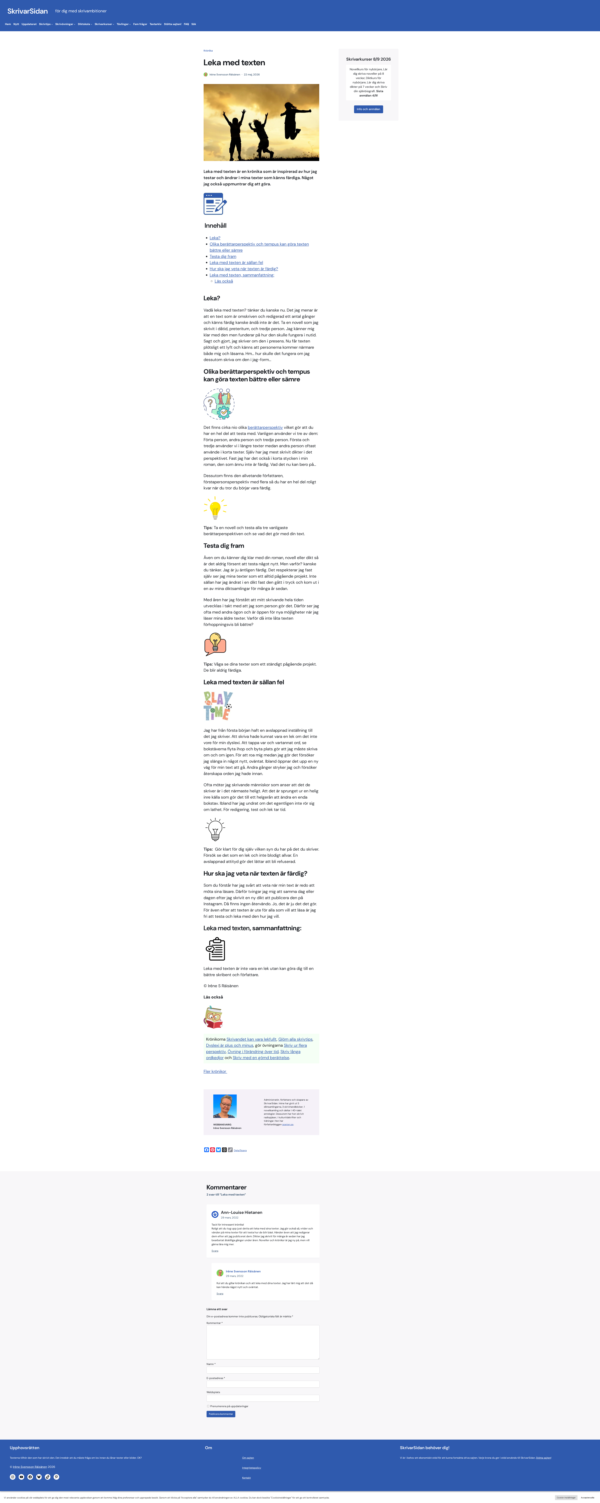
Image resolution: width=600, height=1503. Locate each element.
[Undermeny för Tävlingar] (130, 24)
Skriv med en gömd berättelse (261, 1057)
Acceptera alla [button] (587, 1497)
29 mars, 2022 (229, 1217)
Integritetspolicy (251, 1467)
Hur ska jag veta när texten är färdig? (244, 268)
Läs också (224, 281)
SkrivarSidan (28, 11)
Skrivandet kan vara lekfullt (252, 1039)
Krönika (208, 50)
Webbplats (213, 1392)
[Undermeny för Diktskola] (91, 24)
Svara (215, 1251)
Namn (211, 1364)
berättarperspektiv (265, 427)
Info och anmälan (368, 109)
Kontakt (246, 1477)
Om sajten (248, 1457)
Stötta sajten (543, 1457)
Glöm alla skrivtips (295, 1039)
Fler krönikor (215, 1071)
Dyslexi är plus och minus (229, 1045)
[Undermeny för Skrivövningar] (74, 24)
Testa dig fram (223, 256)
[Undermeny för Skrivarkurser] (113, 24)
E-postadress (216, 1378)
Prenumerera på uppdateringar (229, 1406)
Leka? (215, 237)
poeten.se (287, 1124)
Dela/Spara (240, 1150)
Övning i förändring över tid (253, 1051)
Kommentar (215, 1323)
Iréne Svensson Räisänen (243, 1271)
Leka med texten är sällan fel (236, 262)
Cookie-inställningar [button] (566, 1497)
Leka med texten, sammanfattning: (242, 275)
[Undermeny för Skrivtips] (52, 24)
